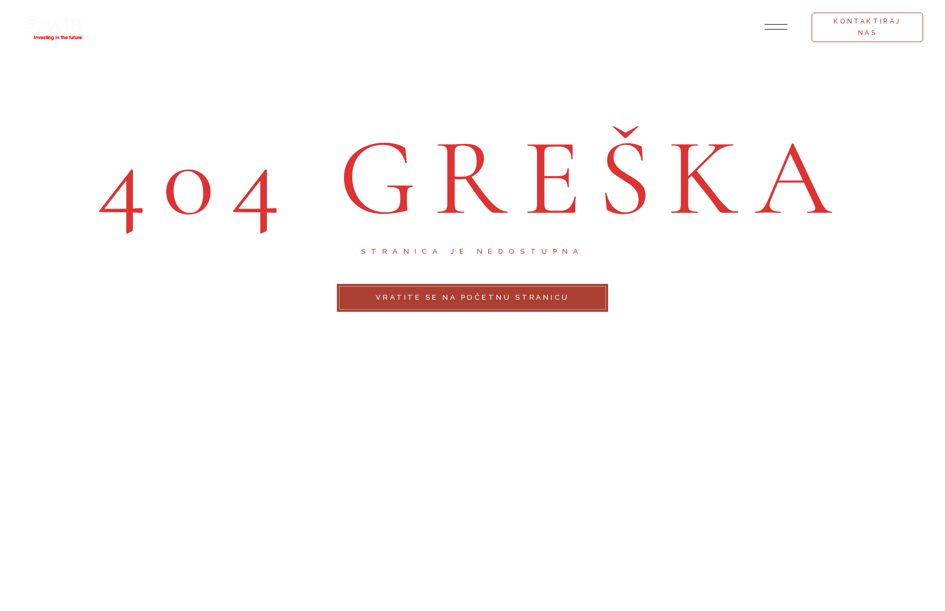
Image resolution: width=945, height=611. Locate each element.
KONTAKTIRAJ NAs (867, 27)
